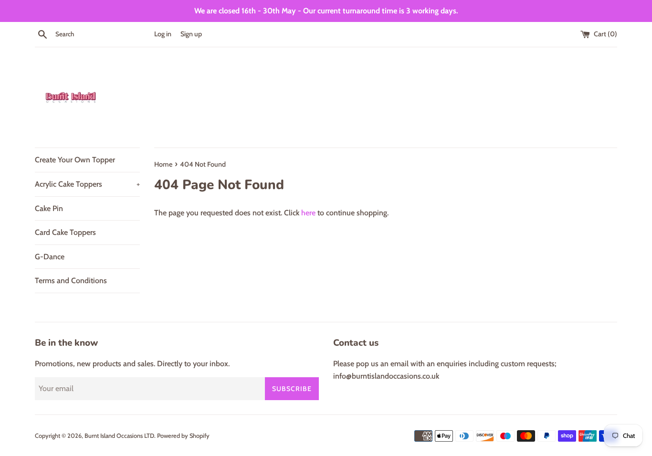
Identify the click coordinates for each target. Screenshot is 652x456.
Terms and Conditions (71, 280)
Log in (162, 34)
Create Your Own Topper (75, 159)
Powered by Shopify (183, 435)
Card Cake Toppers (65, 232)
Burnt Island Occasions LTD (119, 435)
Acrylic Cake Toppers (87, 184)
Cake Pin (49, 208)
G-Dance (49, 256)
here (308, 212)
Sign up (191, 34)
